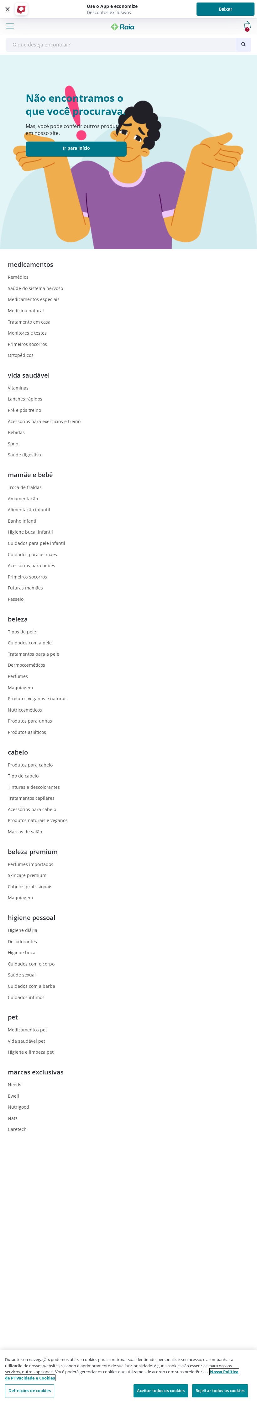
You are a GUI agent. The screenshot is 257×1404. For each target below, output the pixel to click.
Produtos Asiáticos (27, 732)
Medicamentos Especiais (34, 299)
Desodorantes (22, 941)
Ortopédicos (21, 355)
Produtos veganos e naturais (38, 699)
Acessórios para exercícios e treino (44, 421)
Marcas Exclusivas (36, 1072)
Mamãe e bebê (30, 475)
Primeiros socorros (27, 344)
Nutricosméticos (25, 710)
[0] (221, 24)
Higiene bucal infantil (30, 532)
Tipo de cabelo (23, 776)
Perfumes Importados (30, 864)
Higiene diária (22, 930)
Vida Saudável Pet (26, 1041)
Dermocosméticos (26, 665)
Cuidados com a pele (30, 643)
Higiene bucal (22, 952)
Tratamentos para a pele (33, 654)
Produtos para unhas (30, 721)
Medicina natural (26, 311)
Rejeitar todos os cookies (220, 1390)
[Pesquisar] (243, 45)
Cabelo (18, 752)
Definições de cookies (29, 1390)
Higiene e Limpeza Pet (31, 1052)
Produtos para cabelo (30, 765)
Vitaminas (18, 388)
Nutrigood (18, 1107)
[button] (6, 9)
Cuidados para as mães (32, 554)
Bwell (13, 1096)
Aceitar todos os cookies (161, 1390)
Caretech (17, 1129)
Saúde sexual (22, 975)
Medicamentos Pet (27, 1030)
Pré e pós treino (24, 410)
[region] (128, 1377)
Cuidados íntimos (26, 997)
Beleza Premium (33, 851)
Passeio (16, 599)
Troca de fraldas (25, 487)
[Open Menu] (10, 26)
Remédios (18, 277)
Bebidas (16, 432)
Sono (13, 444)
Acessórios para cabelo (32, 809)
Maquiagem (20, 688)
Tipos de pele (22, 632)
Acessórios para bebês (31, 565)
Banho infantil (23, 521)
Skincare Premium (27, 875)
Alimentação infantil (29, 510)
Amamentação (23, 499)
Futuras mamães (25, 588)
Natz (13, 1118)
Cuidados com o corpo (31, 964)
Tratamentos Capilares (31, 798)
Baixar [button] (225, 9)
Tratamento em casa (29, 322)
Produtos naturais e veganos (38, 820)
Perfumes (18, 676)
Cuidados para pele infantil (36, 543)
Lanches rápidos (25, 399)
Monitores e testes (27, 333)
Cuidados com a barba (31, 986)
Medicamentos (30, 264)
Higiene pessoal (31, 917)
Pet (13, 1017)
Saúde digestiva (24, 455)
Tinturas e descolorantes (34, 787)
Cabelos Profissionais (30, 887)
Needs (14, 1085)
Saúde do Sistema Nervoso (35, 288)
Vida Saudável (29, 375)
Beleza (18, 619)
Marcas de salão (25, 832)
